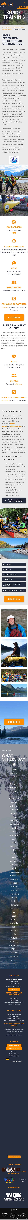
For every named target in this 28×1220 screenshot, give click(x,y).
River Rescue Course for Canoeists (14, 1031)
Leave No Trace (14, 1000)
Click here (5, 307)
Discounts (8, 569)
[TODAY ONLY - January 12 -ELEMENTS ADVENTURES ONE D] (14, 1089)
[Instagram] (14, 1210)
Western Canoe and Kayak (14, 1004)
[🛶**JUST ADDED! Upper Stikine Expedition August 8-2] (14, 1074)
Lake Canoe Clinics (14, 1016)
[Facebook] (12, 1210)
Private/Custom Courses (14, 590)
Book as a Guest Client (14, 397)
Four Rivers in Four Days (14, 1033)
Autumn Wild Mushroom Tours (14, 1035)
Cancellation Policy (14, 1055)
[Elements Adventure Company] (7, 5)
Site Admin (14, 1216)
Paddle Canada (14, 998)
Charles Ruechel (15, 426)
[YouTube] (16, 1210)
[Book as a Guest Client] (14, 392)
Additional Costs (11, 574)
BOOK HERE (6, 400)
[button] (14, 564)
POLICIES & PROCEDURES (14, 304)
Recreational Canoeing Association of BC (14, 1002)
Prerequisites (9, 579)
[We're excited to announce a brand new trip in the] (14, 1133)
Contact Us (14, 989)
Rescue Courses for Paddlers (14, 1018)
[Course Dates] (14, 222)
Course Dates (14, 227)
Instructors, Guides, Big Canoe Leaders (14, 1020)
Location (8, 564)
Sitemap (9, 1216)
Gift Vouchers (14, 1052)
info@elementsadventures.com (14, 986)
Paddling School (10, 27)
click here (18, 384)
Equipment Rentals (14, 1053)
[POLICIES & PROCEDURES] (14, 299)
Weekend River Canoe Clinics (14, 1014)
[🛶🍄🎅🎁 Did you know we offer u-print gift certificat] (14, 1147)
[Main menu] (24, 2)
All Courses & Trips (14, 1048)
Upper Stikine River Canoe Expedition (14, 1029)
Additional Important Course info (12, 584)
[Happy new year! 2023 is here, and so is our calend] (14, 1118)
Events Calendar (14, 1045)
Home (3, 27)
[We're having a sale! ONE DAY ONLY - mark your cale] (14, 1103)
